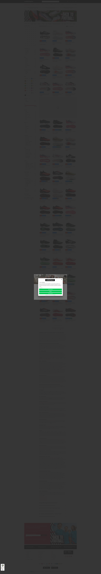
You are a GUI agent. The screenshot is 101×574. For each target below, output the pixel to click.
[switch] (2, 569)
